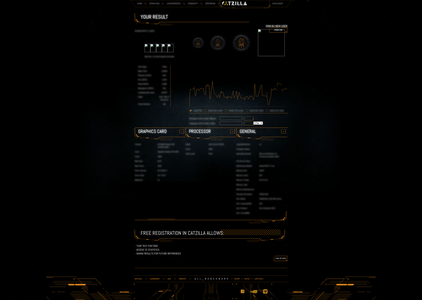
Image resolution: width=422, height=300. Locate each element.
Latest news (259, 279)
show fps (197, 110)
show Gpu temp (256, 110)
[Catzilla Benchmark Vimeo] (267, 293)
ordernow (182, 279)
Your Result (154, 17)
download (138, 279)
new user (281, 26)
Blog (169, 279)
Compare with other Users (202, 123)
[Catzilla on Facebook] (244, 293)
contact (247, 279)
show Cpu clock (236, 110)
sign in (270, 26)
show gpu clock (215, 110)
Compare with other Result (202, 118)
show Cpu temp (277, 110)
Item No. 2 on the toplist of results (159, 56)
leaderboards (155, 279)
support (237, 279)
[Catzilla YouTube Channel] (255, 293)
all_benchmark (212, 278)
